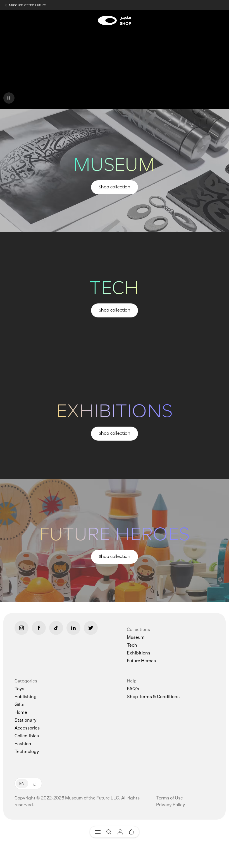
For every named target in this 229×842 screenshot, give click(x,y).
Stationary (26, 720)
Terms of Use (169, 798)
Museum (136, 637)
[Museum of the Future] (114, 20)
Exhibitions (138, 653)
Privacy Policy (170, 805)
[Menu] (97, 832)
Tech (132, 645)
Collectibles (27, 736)
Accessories (27, 728)
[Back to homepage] (114, 15)
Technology (27, 752)
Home (21, 712)
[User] (120, 832)
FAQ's (133, 689)
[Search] (109, 832)
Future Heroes (141, 661)
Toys (19, 689)
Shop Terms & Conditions (153, 697)
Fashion (23, 744)
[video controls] (9, 98)
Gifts (19, 705)
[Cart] (131, 832)
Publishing (26, 697)
